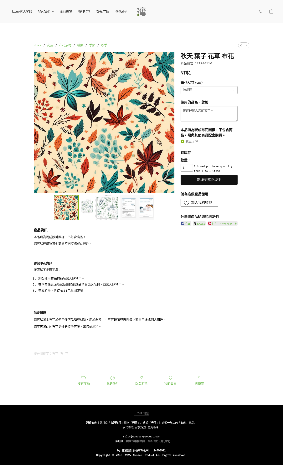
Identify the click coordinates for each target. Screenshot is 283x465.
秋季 (104, 45)
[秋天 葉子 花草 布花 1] (99, 207)
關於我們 (45, 11)
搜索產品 (84, 384)
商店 (50, 45)
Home (37, 45)
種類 (80, 45)
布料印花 (84, 11)
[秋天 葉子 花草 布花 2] (137, 207)
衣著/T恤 (102, 11)
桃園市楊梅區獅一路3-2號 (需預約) (148, 441)
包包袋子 (121, 11)
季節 (92, 45)
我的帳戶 (112, 384)
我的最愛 (170, 384)
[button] (141, 11)
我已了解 (192, 141)
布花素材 (65, 45)
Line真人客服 (22, 11)
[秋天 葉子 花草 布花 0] (66, 207)
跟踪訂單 (141, 384)
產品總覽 (66, 11)
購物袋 (199, 384)
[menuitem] (241, 45)
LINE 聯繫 (141, 413)
